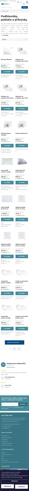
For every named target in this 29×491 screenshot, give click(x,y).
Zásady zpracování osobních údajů (9, 462)
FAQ (2, 456)
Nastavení (14, 481)
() (5, 35)
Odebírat (23, 404)
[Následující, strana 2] (14, 349)
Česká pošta (4, 439)
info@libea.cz (5, 0)
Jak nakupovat (5, 435)
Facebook (13, 0)
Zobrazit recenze (11, 367)
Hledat (25, 7)
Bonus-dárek (4, 460)
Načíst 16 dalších (13, 342)
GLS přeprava (4, 441)
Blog (2, 458)
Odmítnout (7, 486)
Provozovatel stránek (6, 454)
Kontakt (3, 452)
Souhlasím (21, 486)
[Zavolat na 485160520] (18, 2)
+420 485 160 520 (7, 426)
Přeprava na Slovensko (7, 443)
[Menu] (27, 2)
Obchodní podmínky (6, 445)
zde (21, 477)
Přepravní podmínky (6, 437)
